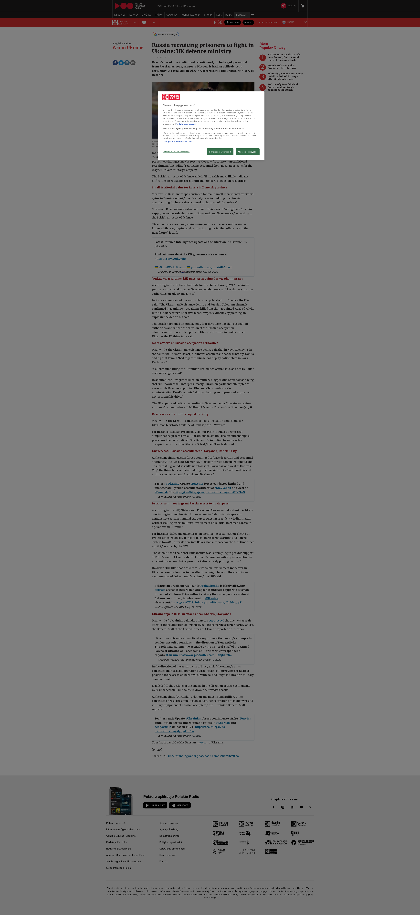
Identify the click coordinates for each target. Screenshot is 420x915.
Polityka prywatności (185, 124)
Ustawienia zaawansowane (176, 151)
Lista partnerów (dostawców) (177, 141)
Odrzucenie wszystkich (220, 152)
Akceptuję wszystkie (248, 152)
